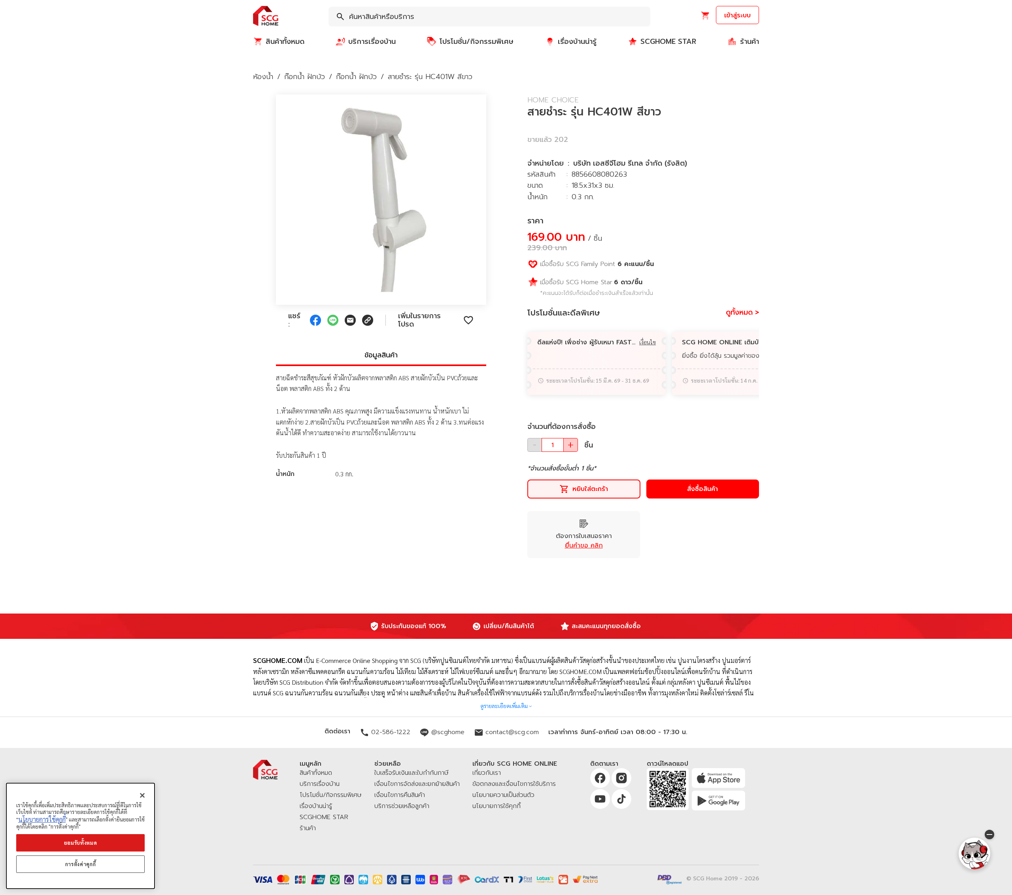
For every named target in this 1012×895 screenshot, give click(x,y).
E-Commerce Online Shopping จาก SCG (368, 660)
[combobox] (489, 16)
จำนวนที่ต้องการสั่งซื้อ (561, 426)
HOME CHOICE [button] (553, 100)
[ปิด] (142, 795)
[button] (265, 16)
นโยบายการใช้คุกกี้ (42, 819)
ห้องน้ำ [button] (263, 76)
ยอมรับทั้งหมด (80, 842)
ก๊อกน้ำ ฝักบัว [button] (304, 76)
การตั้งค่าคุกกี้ (80, 864)
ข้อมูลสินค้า (381, 355)
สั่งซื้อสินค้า (702, 489)
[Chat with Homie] (974, 853)
